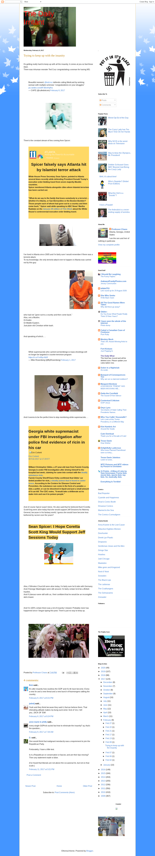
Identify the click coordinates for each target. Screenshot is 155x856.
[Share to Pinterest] (77, 673)
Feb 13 (109, 738)
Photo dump (105, 325)
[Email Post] (63, 673)
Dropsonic (102, 542)
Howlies (101, 554)
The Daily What (107, 356)
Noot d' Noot (103, 572)
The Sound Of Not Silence (111, 396)
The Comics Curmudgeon (109, 515)
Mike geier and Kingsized (109, 567)
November (108, 686)
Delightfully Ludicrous (111, 448)
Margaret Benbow (109, 384)
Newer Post (30, 786)
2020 (103, 668)
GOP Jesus (105, 403)
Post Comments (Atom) (65, 792)
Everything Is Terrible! (111, 482)
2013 (103, 781)
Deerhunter (103, 533)
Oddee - (104, 312)
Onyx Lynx (105, 408)
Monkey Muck (107, 339)
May (105, 709)
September (108, 694)
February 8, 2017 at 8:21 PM (41, 698)
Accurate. (104, 370)
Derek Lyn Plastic (105, 538)
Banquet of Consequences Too (113, 376)
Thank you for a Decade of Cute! (113, 436)
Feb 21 (109, 731)
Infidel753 (105, 288)
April (105, 712)
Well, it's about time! (107, 177)
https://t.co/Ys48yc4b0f (38, 357)
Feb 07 (109, 752)
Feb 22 (109, 727)
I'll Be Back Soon (107, 298)
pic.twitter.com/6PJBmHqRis (40, 88)
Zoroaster (102, 597)
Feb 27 (109, 723)
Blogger (89, 851)
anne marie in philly (38, 722)
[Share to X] (72, 673)
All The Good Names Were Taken (113, 304)
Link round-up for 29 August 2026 (114, 291)
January (107, 765)
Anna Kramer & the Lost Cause (111, 525)
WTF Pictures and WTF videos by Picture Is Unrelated (114, 465)
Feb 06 (109, 756)
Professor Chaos (119, 229)
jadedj (32, 704)
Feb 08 (109, 742)
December (108, 682)
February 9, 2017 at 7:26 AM (41, 732)
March (106, 716)
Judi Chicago (103, 559)
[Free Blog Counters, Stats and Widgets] (117, 809)
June (105, 705)
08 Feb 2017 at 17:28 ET (39, 459)
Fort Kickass (106, 349)
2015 (103, 773)
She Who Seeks (108, 296)
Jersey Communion (108, 283)
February (107, 720)
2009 (103, 796)
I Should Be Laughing (111, 274)
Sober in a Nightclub (110, 368)
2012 (103, 785)
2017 (103, 679)
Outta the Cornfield (109, 393)
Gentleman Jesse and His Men (111, 546)
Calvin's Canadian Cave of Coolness (113, 331)
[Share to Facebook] (74, 673)
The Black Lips (104, 580)
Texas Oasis (106, 441)
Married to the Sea (106, 510)
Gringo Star (103, 550)
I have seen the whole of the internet (113, 322)
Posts (103, 100)
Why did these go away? (110, 307)
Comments (106, 105)
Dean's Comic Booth (107, 502)
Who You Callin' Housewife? (114, 417)
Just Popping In (107, 351)
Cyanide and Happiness (108, 498)
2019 (103, 671)
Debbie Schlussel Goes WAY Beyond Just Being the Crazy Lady (118, 167)
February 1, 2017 (68, 360)
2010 (103, 792)
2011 (103, 788)
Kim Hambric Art (108, 427)
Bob (31, 685)
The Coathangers (105, 589)
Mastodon (102, 563)
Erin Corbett (33, 456)
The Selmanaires (105, 593)
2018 (103, 675)
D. (30, 738)
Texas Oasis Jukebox (110, 457)
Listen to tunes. (107, 460)
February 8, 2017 (57, 90)
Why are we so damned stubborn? (114, 379)
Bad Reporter (104, 493)
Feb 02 (109, 760)
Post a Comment (34, 775)
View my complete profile (109, 245)
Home (59, 786)
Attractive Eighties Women (109, 529)
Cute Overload (107, 434)
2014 (103, 777)
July (105, 701)
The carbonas (104, 584)
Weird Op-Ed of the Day (118, 118)
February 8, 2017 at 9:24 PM (41, 716)
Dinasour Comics (105, 506)
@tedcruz (48, 82)
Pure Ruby (105, 334)
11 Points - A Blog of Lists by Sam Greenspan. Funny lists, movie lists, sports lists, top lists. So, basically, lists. (114, 474)
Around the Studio (108, 429)
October (107, 690)
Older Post (87, 786)
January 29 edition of (57, 209)
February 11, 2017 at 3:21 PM (41, 769)
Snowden (102, 576)
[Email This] (67, 673)
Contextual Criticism (110, 401)
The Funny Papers (108, 276)
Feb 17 (109, 735)
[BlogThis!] (70, 673)
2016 (103, 770)
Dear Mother (106, 443)
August (106, 697)
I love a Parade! (106, 205)
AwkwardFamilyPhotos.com (113, 281)
